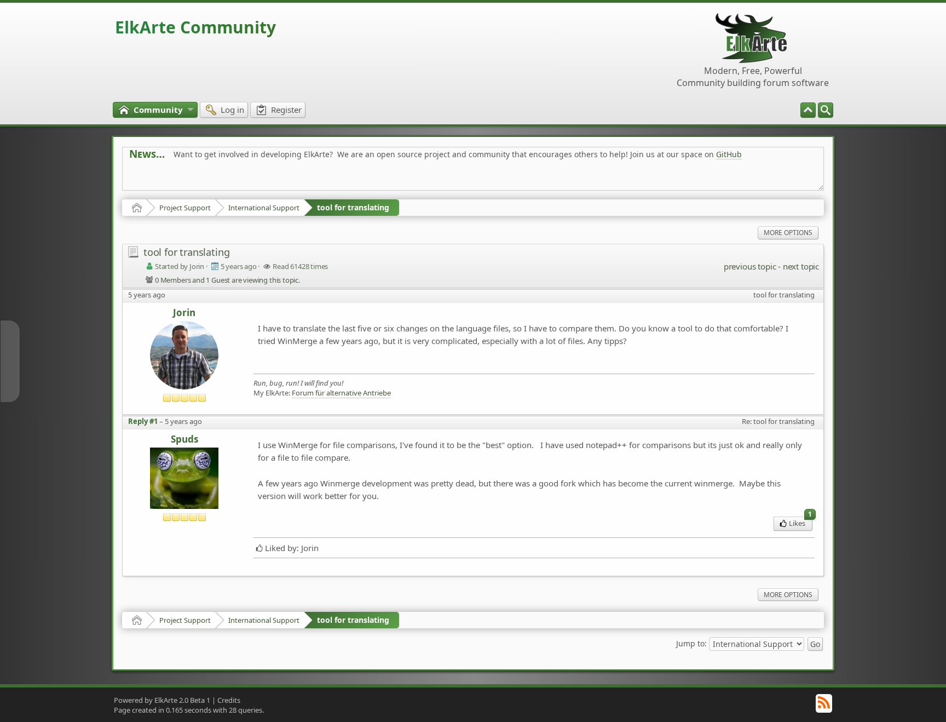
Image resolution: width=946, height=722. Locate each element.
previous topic (750, 266)
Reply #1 (143, 421)
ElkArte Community (195, 27)
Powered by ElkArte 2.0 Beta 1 (162, 700)
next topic (801, 266)
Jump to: (691, 643)
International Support (263, 208)
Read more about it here (174, 179)
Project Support (185, 208)
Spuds (184, 439)
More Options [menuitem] (788, 232)
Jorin (184, 313)
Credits (228, 700)
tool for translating (353, 207)
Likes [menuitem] (800, 522)
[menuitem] (825, 110)
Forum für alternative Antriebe (341, 393)
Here (301, 179)
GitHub (729, 154)
